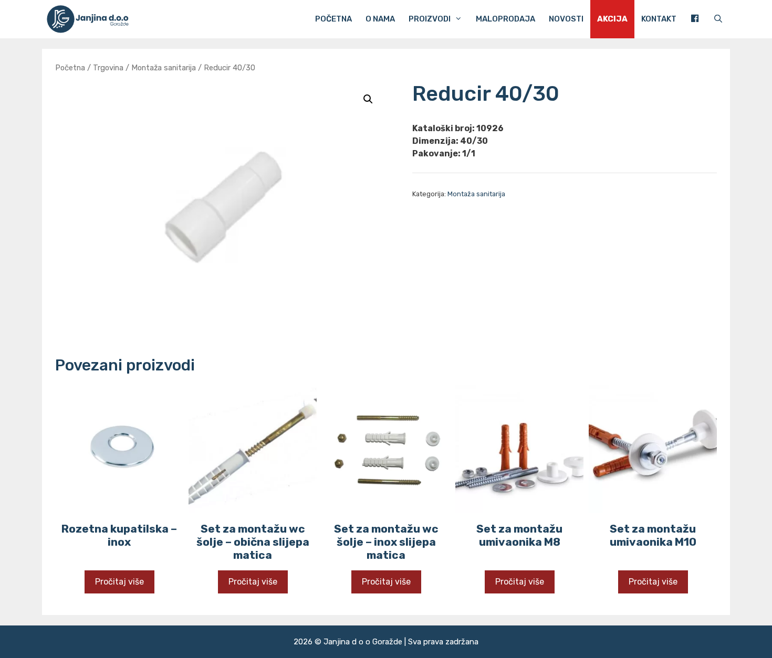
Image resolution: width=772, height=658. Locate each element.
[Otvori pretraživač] (718, 19)
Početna (333, 19)
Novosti (566, 19)
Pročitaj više (119, 582)
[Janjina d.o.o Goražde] (91, 19)
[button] (368, 99)
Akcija (612, 19)
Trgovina (108, 67)
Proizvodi (430, 19)
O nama (380, 19)
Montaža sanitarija (163, 67)
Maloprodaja (505, 19)
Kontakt (658, 19)
